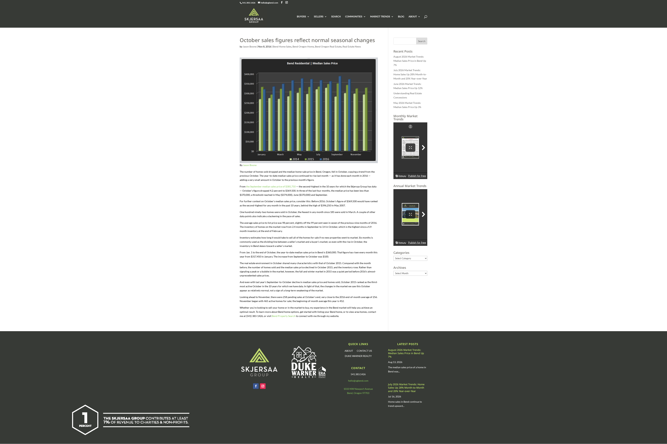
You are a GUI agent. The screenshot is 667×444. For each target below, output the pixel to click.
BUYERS (301, 16)
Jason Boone (249, 46)
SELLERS (318, 16)
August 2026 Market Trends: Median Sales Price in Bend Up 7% (409, 60)
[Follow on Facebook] (256, 386)
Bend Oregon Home (303, 46)
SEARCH (336, 16)
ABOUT (413, 16)
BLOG (401, 16)
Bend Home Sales (282, 46)
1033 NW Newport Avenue (358, 388)
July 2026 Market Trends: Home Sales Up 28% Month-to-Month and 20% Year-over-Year (410, 74)
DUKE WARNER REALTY (358, 356)
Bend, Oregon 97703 (358, 392)
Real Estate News (352, 46)
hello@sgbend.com (358, 380)
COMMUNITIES (353, 16)
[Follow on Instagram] (263, 386)
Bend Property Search (283, 315)
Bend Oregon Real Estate (328, 46)
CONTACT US (364, 351)
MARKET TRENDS (380, 16)
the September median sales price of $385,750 (271, 186)
